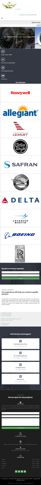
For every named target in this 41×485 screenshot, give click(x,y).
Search (38, 25)
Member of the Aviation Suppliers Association (11, 318)
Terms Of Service (18, 483)
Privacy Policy (10, 483)
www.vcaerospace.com (28, 483)
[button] (2, 18)
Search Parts (20, 41)
